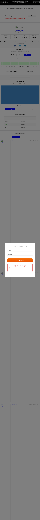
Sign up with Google (20, 266)
